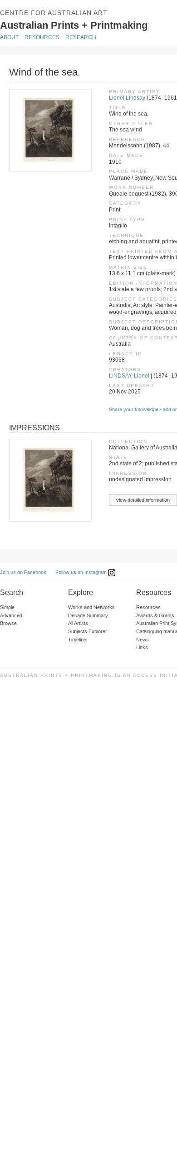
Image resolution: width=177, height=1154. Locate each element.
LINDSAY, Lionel (129, 376)
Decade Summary (88, 615)
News (142, 639)
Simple (7, 607)
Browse (8, 623)
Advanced (11, 615)
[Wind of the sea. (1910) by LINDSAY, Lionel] (50, 130)
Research (80, 37)
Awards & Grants (155, 615)
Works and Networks (91, 607)
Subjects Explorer (87, 631)
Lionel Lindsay (127, 98)
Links (142, 647)
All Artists (78, 623)
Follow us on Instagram (81, 572)
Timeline (77, 639)
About (9, 37)
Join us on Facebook (23, 572)
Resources (42, 37)
